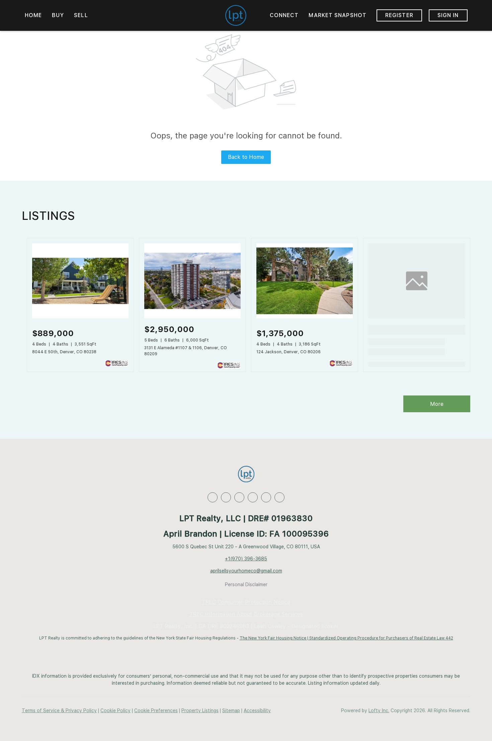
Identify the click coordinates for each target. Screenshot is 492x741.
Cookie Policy (115, 710)
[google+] (279, 497)
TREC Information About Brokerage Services (246, 614)
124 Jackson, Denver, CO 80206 (288, 352)
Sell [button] (81, 15)
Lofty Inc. (378, 710)
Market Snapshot (337, 15)
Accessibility (257, 710)
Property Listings (200, 710)
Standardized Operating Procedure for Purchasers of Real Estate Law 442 (381, 638)
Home (33, 15)
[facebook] (213, 497)
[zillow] (239, 497)
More (436, 404)
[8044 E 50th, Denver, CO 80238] (80, 316)
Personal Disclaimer (246, 584)
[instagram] (266, 497)
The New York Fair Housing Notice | (274, 638)
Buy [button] (58, 15)
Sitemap (231, 710)
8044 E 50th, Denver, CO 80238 (64, 352)
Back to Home (246, 157)
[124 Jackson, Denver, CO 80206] (304, 316)
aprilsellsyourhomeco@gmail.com (246, 570)
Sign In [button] (448, 15)
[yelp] (253, 497)
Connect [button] (284, 15)
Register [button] (399, 15)
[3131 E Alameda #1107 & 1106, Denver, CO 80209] (192, 316)
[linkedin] (226, 497)
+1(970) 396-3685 (246, 558)
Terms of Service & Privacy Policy (59, 710)
